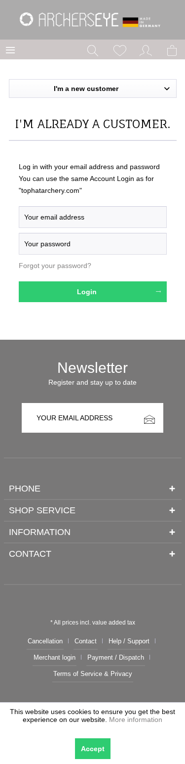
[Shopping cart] (172, 49)
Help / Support (129, 641)
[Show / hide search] (92, 49)
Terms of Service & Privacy (92, 673)
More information (135, 719)
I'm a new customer (86, 88)
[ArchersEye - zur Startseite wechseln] (92, 19)
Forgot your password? (55, 266)
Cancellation (45, 641)
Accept (93, 749)
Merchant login (54, 657)
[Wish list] (119, 49)
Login (87, 292)
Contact (85, 641)
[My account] (146, 49)
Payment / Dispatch (115, 657)
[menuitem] (10, 49)
